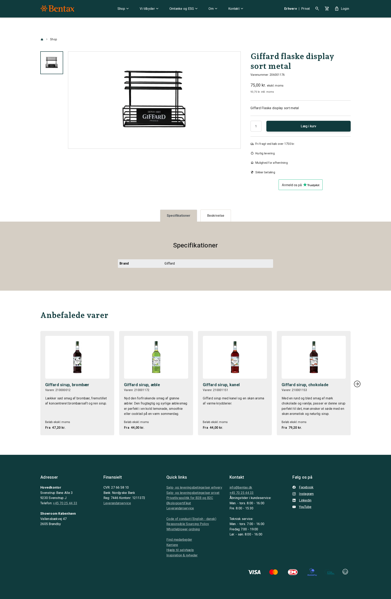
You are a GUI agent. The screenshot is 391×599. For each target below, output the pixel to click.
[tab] (178, 216)
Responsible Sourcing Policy (187, 524)
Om (214, 9)
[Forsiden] (42, 39)
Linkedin (305, 500)
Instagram (306, 494)
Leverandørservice (117, 503)
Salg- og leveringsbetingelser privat (192, 493)
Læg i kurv (308, 126)
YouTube (305, 507)
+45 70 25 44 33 (65, 503)
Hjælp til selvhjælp (180, 550)
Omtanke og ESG (184, 9)
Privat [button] (305, 9)
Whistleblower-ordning (183, 529)
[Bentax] (57, 8)
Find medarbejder (179, 540)
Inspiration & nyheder (182, 555)
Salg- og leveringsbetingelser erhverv (194, 487)
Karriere (172, 545)
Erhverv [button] (290, 9)
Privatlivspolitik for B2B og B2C (189, 498)
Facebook (306, 487)
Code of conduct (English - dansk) (191, 519)
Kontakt (236, 9)
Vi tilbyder (150, 9)
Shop (124, 9)
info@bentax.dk (241, 487)
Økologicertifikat (178, 503)
